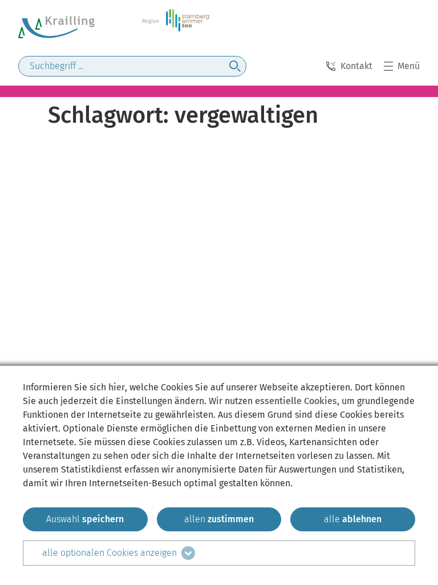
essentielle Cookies (296, 401)
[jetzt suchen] (235, 66)
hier (116, 387)
